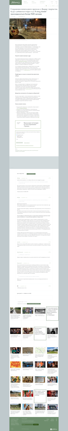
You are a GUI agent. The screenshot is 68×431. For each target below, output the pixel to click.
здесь (38, 117)
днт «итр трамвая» (22, 151)
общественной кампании (23, 61)
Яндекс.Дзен (52, 420)
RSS (56, 420)
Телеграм (48, 419)
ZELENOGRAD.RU (22, 16)
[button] (19, 142)
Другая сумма (19, 136)
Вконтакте (52, 419)
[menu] (34, 2)
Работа (33, 1)
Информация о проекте (15, 424)
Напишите (18, 109)
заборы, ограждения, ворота (24, 150)
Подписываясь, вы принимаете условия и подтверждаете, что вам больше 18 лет (24, 145)
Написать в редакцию (15, 423)
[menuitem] (26, 1)
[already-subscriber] (27, 142)
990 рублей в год (20, 137)
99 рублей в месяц (20, 134)
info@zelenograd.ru (27, 69)
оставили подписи (29, 88)
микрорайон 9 (17, 150)
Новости (25, 1)
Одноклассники (46, 420)
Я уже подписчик (27, 142)
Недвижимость (42, 1)
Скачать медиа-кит (14, 420)
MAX (56, 419)
